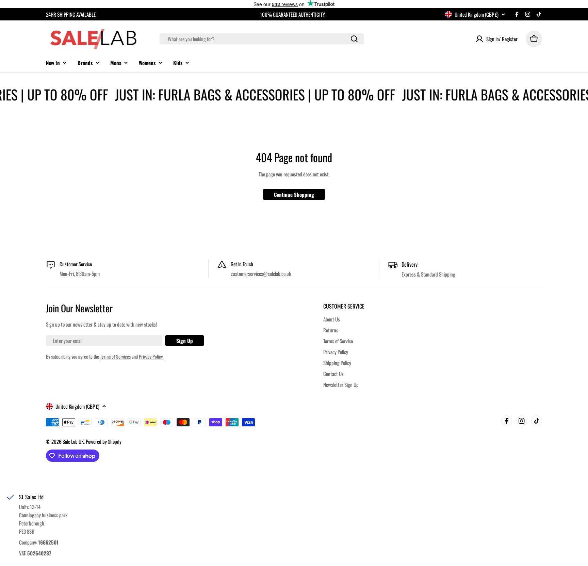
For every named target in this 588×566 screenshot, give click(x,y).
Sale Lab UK (73, 441)
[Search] (354, 39)
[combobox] (262, 38)
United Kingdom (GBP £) (477, 14)
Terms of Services (115, 356)
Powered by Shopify (103, 441)
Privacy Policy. (151, 356)
